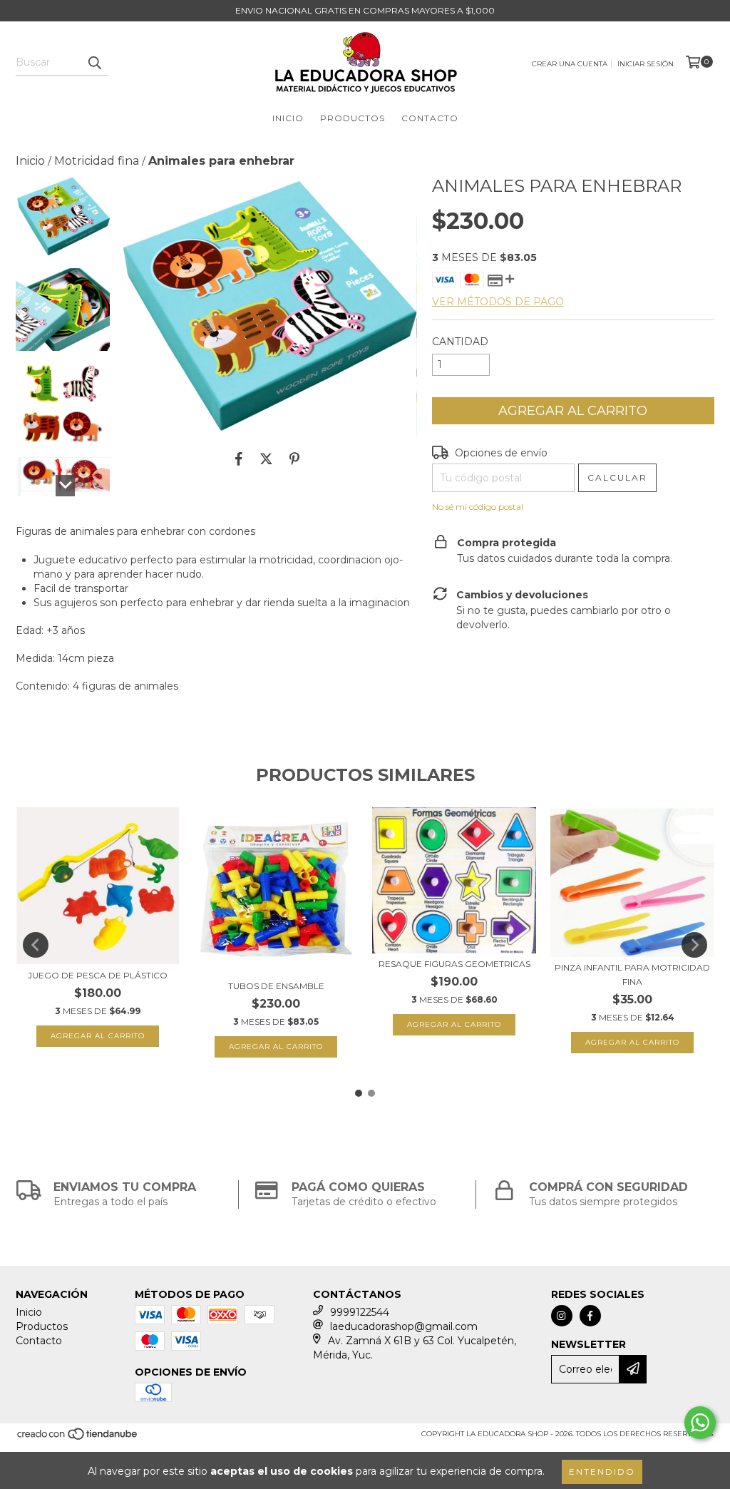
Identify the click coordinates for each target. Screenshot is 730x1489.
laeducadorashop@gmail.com (404, 1326)
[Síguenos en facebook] (590, 1315)
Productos (352, 118)
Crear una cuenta (569, 63)
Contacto (429, 118)
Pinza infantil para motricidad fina (632, 974)
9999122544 (359, 1312)
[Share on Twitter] (266, 458)
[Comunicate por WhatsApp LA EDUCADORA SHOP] (700, 1422)
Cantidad (460, 341)
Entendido (602, 1471)
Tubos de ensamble (276, 986)
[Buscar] (94, 63)
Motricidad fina (96, 161)
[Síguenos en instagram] (561, 1315)
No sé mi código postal (477, 506)
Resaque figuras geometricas (454, 963)
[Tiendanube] (78, 1438)
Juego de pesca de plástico (98, 975)
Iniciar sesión (645, 63)
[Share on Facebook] (238, 458)
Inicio (288, 118)
